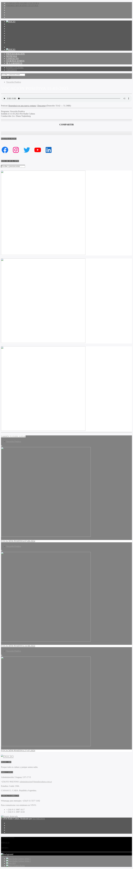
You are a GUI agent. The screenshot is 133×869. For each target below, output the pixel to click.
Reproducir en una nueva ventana (22, 106)
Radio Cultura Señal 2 (21, 861)
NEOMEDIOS (38, 819)
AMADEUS (11, 70)
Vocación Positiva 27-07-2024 (18, 750)
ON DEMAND (13, 38)
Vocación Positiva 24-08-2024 (18, 646)
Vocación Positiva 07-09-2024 (18, 541)
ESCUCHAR (12, 40)
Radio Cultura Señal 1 (21, 859)
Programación (15, 24)
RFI (14, 863)
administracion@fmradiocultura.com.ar (36, 782)
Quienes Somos (15, 31)
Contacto (12, 29)
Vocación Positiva (13, 82)
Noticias (11, 26)
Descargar (41, 106)
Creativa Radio (18, 866)
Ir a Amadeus (14, 33)
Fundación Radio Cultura (22, 3)
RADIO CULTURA (15, 68)
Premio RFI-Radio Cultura (22, 5)
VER (8, 43)
